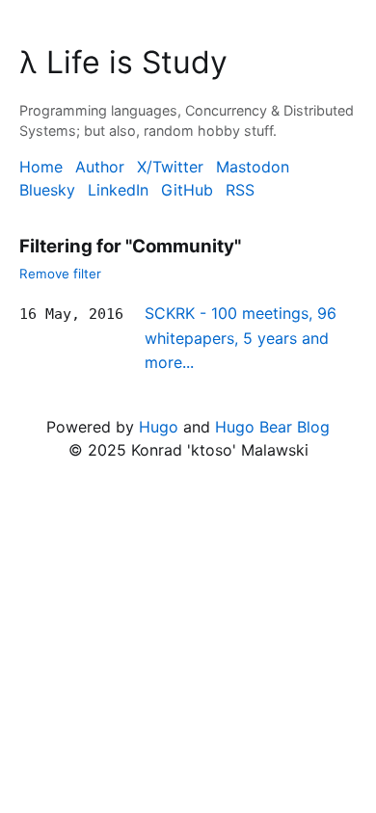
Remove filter (60, 273)
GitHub (187, 189)
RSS (240, 189)
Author (99, 166)
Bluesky (47, 189)
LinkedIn (118, 189)
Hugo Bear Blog (272, 426)
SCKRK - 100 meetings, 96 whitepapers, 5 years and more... (240, 337)
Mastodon (252, 166)
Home (41, 166)
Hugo (158, 426)
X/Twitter (170, 166)
